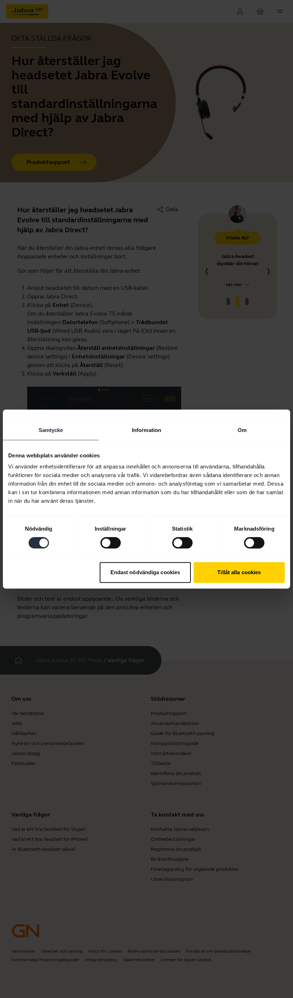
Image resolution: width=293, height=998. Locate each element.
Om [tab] (242, 430)
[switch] (110, 542)
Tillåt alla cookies (239, 572)
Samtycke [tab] (51, 430)
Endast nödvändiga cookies (145, 572)
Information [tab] (146, 430)
